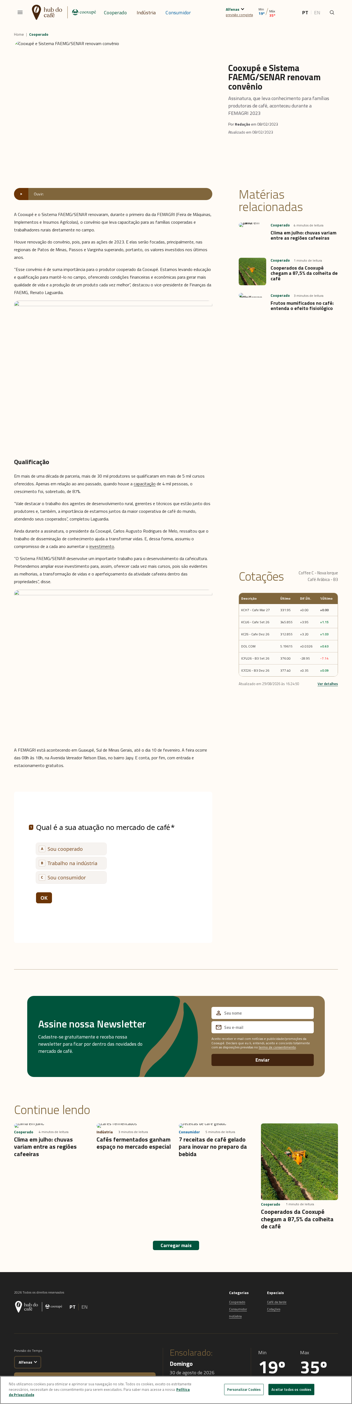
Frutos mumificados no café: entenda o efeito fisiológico (302, 305)
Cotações (273, 1309)
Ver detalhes (328, 683)
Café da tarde (277, 1302)
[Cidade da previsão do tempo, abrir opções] (35, 1361)
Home (19, 34)
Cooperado (115, 12)
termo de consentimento (277, 1047)
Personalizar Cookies (244, 1389)
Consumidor (178, 12)
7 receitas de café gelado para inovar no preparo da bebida (213, 1147)
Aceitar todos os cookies (291, 1389)
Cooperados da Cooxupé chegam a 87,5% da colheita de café (304, 273)
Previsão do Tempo (28, 1350)
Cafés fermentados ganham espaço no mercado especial (134, 1143)
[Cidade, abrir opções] (242, 8)
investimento (101, 546)
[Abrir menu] (20, 12)
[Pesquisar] (332, 12)
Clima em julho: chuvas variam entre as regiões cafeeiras (303, 235)
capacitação (145, 483)
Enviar (262, 1060)
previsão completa (239, 14)
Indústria (146, 12)
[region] (176, 1390)
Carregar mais (176, 1245)
